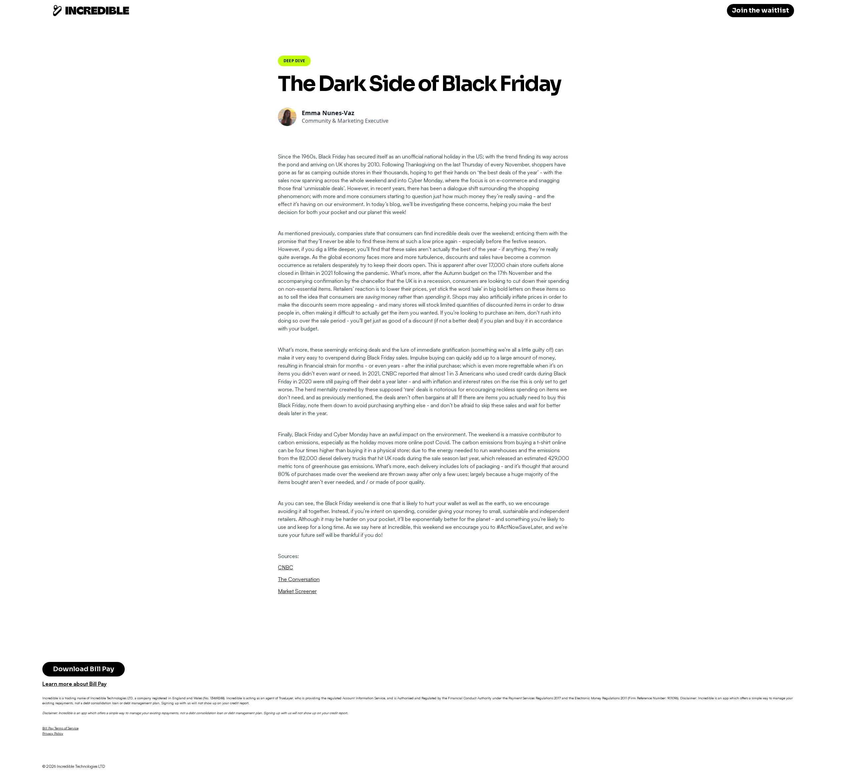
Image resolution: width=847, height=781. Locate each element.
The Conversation (299, 579)
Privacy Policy (52, 733)
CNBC (285, 567)
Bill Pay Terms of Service (60, 728)
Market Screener (297, 591)
